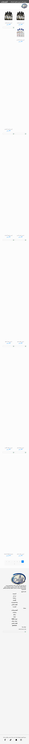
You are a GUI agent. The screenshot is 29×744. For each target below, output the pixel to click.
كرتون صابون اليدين (20, 235)
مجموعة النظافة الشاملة (8, 554)
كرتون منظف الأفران (8, 447)
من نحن (14, 596)
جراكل (14, 614)
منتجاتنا (14, 598)
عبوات (14, 616)
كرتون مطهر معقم (20, 341)
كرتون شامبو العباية (20, 23)
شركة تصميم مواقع (9, 737)
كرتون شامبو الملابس (20, 40)
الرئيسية (14, 593)
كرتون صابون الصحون (8, 129)
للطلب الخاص (14, 623)
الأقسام (14, 600)
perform (14, 625)
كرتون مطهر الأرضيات (9, 235)
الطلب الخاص (14, 604)
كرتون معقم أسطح (8, 341)
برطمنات (14, 612)
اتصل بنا (14, 606)
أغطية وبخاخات (14, 610)
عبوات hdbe (14, 619)
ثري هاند (4, 737)
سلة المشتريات (14, 602)
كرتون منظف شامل (20, 554)
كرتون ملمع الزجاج (20, 447)
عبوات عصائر (14, 621)
